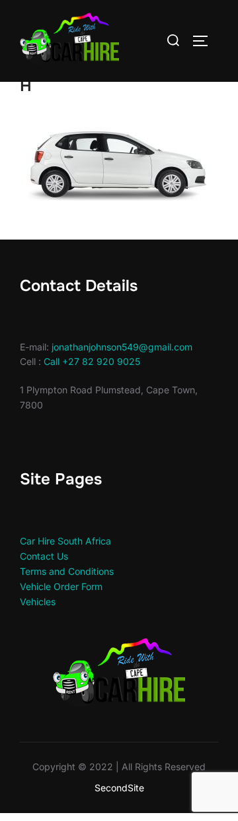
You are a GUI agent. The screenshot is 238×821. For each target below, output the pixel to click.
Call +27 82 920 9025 (92, 361)
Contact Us (44, 556)
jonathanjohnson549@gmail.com (122, 346)
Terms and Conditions (67, 571)
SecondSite (119, 787)
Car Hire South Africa (65, 540)
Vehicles (38, 601)
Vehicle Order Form (61, 586)
